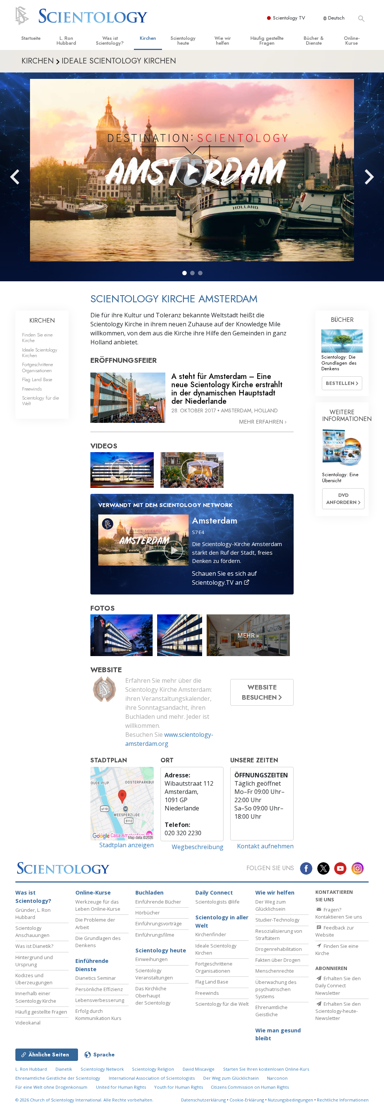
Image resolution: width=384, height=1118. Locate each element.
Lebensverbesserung (99, 1000)
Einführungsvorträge (158, 923)
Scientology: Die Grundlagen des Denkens (338, 362)
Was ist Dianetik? (34, 946)
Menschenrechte (274, 970)
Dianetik (64, 1069)
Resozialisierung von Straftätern (278, 934)
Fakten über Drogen (277, 960)
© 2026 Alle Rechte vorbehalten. (84, 1100)
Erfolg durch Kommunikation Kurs (98, 1014)
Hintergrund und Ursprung (34, 961)
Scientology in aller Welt (221, 921)
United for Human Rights (121, 1087)
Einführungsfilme (154, 934)
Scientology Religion (153, 1069)
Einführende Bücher (158, 901)
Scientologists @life (217, 901)
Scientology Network (102, 1069)
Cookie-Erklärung (247, 1100)
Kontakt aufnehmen (265, 846)
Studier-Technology (277, 919)
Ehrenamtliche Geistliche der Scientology (57, 1078)
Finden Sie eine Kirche (37, 337)
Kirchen (148, 38)
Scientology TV (289, 17)
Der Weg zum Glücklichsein (270, 905)
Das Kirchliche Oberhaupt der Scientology (152, 995)
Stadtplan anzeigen (126, 845)
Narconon (277, 1078)
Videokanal (27, 1022)
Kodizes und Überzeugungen (33, 979)
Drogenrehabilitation (278, 949)
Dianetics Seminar (95, 978)
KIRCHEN (42, 320)
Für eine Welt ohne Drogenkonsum (51, 1087)
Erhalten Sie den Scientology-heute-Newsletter (338, 1010)
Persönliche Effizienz (99, 989)
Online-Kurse (352, 41)
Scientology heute (183, 41)
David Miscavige (198, 1069)
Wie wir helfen (222, 41)
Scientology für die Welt (40, 400)
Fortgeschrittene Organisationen (37, 367)
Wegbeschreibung (198, 847)
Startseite (30, 38)
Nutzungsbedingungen (290, 1100)
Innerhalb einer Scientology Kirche (35, 997)
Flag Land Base (37, 379)
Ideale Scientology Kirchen (39, 352)
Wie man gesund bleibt (278, 1034)
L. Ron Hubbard (66, 41)
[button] (184, 273)
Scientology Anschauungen (32, 931)
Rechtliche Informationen (343, 1100)
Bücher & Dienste (314, 41)
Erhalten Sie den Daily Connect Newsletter (338, 985)
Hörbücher (147, 912)
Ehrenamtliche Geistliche (271, 1011)
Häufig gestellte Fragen (267, 41)
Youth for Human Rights (179, 1087)
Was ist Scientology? (110, 41)
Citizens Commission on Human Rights (250, 1087)
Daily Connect (214, 892)
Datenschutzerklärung (203, 1100)
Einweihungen (151, 959)
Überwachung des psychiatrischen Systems (276, 989)
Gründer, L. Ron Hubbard (33, 913)
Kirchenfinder (210, 934)
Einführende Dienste (91, 965)
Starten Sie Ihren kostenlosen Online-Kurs (266, 1069)
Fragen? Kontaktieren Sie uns (338, 913)
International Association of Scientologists (152, 1078)
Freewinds (32, 388)
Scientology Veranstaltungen (154, 974)
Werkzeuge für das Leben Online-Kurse (97, 905)
